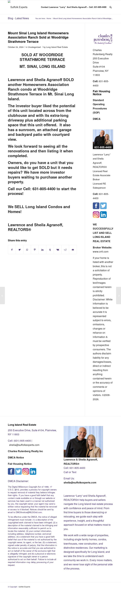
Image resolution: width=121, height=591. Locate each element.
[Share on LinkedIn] (42, 249)
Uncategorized (34, 46)
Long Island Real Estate (57, 46)
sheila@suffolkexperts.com (24, 445)
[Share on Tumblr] (50, 249)
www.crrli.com (100, 251)
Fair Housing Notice (101, 92)
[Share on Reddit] (65, 249)
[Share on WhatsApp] (27, 249)
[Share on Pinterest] (34, 249)
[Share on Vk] (57, 249)
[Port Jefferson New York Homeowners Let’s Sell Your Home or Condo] (2, 295)
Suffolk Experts (24, 586)
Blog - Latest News (18, 18)
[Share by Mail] (73, 249)
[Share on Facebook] (12, 249)
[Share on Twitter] (19, 249)
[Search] (110, 7)
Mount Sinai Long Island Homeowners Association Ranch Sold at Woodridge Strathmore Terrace (38, 37)
